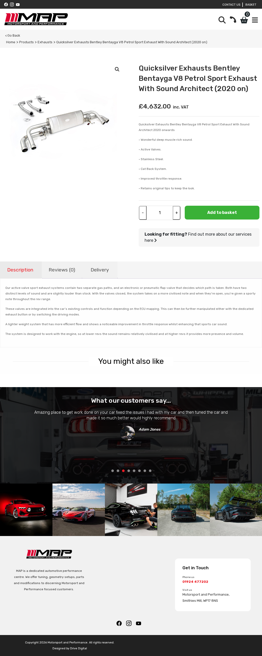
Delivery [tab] (100, 270)
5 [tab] (134, 470)
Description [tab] (20, 270)
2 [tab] (118, 470)
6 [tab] (139, 470)
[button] (117, 69)
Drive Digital (78, 648)
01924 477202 (195, 582)
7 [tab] (145, 470)
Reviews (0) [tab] (62, 270)
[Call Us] (233, 20)
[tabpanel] (131, 423)
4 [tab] (128, 470)
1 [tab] (112, 470)
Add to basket (222, 212)
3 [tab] (123, 470)
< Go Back (12, 35)
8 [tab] (150, 470)
